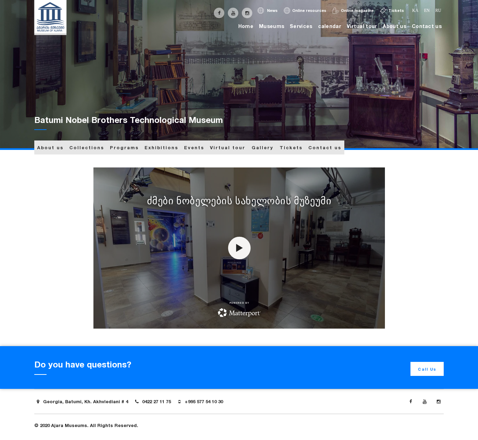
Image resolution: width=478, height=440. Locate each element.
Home (245, 26)
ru (438, 10)
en (427, 10)
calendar (329, 26)
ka (415, 10)
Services (301, 26)
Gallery (262, 147)
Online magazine (357, 10)
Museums (271, 26)
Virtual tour (362, 26)
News (271, 10)
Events (194, 147)
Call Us (427, 369)
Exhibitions (161, 147)
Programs (124, 147)
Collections (86, 147)
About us (394, 26)
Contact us (427, 26)
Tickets (396, 10)
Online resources (309, 10)
